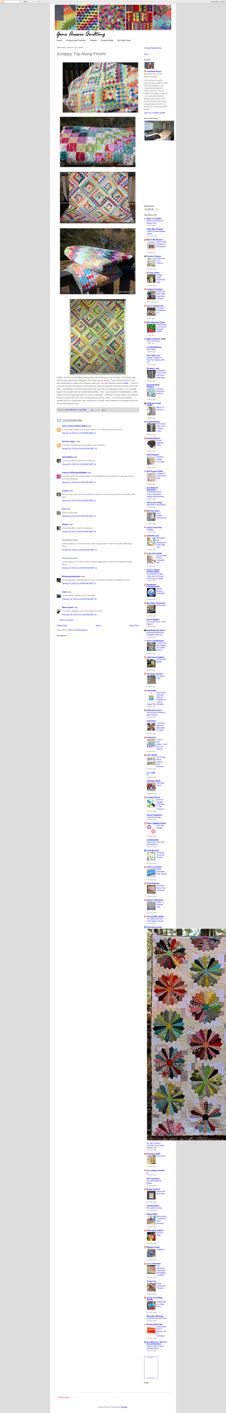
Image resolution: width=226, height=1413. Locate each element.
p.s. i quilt (151, 773)
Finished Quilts (107, 40)
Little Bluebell (153, 850)
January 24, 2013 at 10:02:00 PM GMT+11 (79, 449)
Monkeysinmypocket (71, 576)
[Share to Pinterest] (105, 410)
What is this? (151, 1377)
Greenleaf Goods (154, 927)
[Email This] (96, 410)
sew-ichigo (151, 690)
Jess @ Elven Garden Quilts (74, 426)
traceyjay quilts (153, 1154)
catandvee (151, 721)
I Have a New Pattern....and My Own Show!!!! (161, 744)
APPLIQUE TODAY (155, 1231)
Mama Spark (67, 607)
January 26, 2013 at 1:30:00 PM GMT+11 (79, 583)
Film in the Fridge (154, 503)
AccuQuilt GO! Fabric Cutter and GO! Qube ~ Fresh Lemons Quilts (156, 576)
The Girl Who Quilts (155, 917)
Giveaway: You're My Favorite (160, 855)
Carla (64, 592)
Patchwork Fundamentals (153, 586)
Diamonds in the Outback (156, 505)
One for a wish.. (69, 442)
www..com (151, 1357)
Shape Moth (152, 1214)
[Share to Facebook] (103, 410)
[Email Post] (91, 410)
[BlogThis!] (98, 410)
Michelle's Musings (155, 1316)
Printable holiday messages (160, 459)
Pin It (146, 54)
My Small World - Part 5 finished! (161, 888)
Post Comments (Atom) (77, 630)
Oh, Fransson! (153, 1179)
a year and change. (154, 817)
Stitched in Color (154, 710)
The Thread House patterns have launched (160, 761)
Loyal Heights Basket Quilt (161, 515)
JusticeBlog (67, 457)
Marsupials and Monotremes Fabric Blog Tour (161, 542)
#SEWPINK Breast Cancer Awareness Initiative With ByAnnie (155, 494)
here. (126, 383)
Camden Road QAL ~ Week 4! (161, 391)
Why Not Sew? (153, 511)
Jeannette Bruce (154, 71)
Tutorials (93, 40)
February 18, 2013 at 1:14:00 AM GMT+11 (79, 615)
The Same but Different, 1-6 (161, 310)
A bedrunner (161, 605)
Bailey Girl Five (153, 1189)
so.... (148, 1173)
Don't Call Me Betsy (155, 641)
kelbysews (151, 737)
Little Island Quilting (155, 657)
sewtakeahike (153, 840)
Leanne (65, 491)
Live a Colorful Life (155, 306)
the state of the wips (154, 1208)
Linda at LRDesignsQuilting (74, 473)
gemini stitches (153, 438)
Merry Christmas (153, 341)
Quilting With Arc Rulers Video (161, 1304)
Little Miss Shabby (155, 229)
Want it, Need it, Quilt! (156, 339)
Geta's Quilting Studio (156, 823)
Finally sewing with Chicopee (160, 1285)
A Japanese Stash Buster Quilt (161, 475)
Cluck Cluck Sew (154, 527)
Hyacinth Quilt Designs (153, 386)
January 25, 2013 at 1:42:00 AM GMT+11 (79, 464)
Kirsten (65, 524)
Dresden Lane (153, 368)
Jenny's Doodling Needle (154, 1299)
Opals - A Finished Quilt (159, 904)
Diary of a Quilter (154, 219)
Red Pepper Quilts (155, 471)
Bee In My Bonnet (154, 240)
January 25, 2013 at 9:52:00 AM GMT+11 (79, 532)
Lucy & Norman (154, 1264)
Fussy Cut (151, 1281)
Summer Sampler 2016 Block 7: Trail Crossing (160, 804)
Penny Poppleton (154, 815)
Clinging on (160, 1249)
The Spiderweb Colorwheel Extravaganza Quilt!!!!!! (161, 1270)
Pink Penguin (153, 455)
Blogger (124, 1407)
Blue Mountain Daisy (156, 322)
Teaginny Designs (155, 289)
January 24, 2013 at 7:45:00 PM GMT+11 (79, 433)
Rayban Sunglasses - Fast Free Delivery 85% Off (156, 360)
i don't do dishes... (155, 867)
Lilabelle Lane (153, 536)
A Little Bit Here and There (157, 1318)
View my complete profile (154, 113)
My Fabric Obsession (156, 603)
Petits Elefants (153, 884)
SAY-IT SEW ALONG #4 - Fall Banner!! (161, 244)
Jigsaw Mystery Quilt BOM (160, 591)
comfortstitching (154, 347)
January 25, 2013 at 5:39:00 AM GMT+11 (79, 482)
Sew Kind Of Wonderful (152, 489)
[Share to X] (100, 410)
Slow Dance (161, 1156)
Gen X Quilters (153, 620)
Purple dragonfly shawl (159, 442)
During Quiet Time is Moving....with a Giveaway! (161, 1331)
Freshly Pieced (153, 797)
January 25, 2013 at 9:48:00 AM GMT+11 (79, 516)
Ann (64, 509)
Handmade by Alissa (156, 630)
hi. (147, 775)
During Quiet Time (155, 1324)
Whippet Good (153, 1247)
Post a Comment (66, 620)
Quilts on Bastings (155, 900)
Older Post (133, 626)
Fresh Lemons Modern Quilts (153, 571)
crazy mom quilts (154, 553)
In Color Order (153, 273)
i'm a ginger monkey (156, 1170)
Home (59, 40)
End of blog (151, 349)
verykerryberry (153, 422)
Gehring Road (153, 1206)
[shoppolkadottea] (152, 48)
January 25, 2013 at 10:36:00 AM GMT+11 (79, 550)
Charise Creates (154, 256)
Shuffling (150, 530)
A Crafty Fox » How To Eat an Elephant (156, 1343)
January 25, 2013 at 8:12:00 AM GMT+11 (79, 501)
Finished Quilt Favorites (76, 40)
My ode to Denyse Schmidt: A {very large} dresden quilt (155, 1145)
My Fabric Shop (124, 40)
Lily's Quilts (152, 755)
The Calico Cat (153, 355)
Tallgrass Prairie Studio (154, 404)
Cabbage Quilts (153, 781)
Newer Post (62, 626)
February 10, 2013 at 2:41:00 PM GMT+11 (79, 599)
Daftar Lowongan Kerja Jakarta (161, 871)
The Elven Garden (155, 674)
